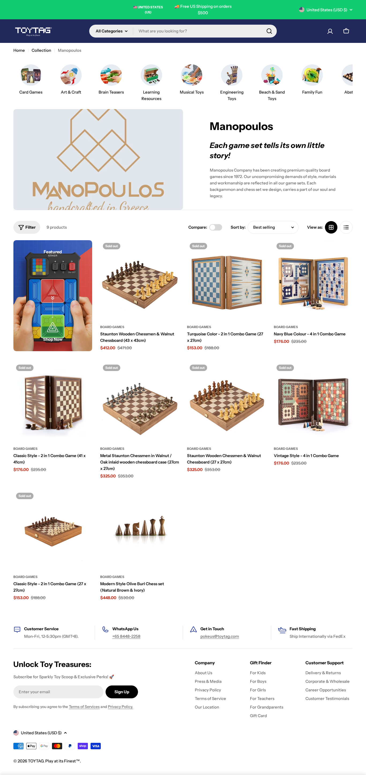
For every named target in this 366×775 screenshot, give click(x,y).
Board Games (112, 327)
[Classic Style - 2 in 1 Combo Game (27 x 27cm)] (52, 529)
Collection (41, 50)
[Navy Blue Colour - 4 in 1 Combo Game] (313, 279)
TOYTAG (35, 760)
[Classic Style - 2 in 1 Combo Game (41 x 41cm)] (52, 401)
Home (19, 50)
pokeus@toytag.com (219, 636)
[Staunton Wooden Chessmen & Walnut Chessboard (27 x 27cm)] (226, 401)
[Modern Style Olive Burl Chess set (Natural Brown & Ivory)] (139, 529)
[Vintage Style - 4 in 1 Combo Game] (313, 401)
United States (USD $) (327, 9)
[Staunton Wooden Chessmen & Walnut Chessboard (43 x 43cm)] (139, 279)
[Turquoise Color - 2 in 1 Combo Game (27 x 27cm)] (226, 279)
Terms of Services (84, 706)
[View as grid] (331, 227)
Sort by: (238, 227)
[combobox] (183, 31)
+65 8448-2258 (126, 636)
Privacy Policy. (120, 706)
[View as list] (346, 227)
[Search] (269, 31)
